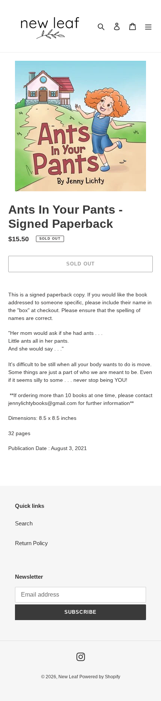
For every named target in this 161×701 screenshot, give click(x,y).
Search (24, 523)
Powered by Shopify (99, 676)
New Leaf (68, 676)
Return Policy (31, 543)
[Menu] (148, 26)
